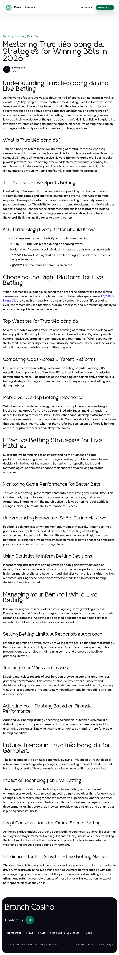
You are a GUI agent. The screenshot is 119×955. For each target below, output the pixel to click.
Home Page (14, 932)
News (29, 932)
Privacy (91, 944)
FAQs (41, 932)
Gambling (8, 36)
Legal (110, 944)
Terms (101, 944)
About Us (80, 944)
